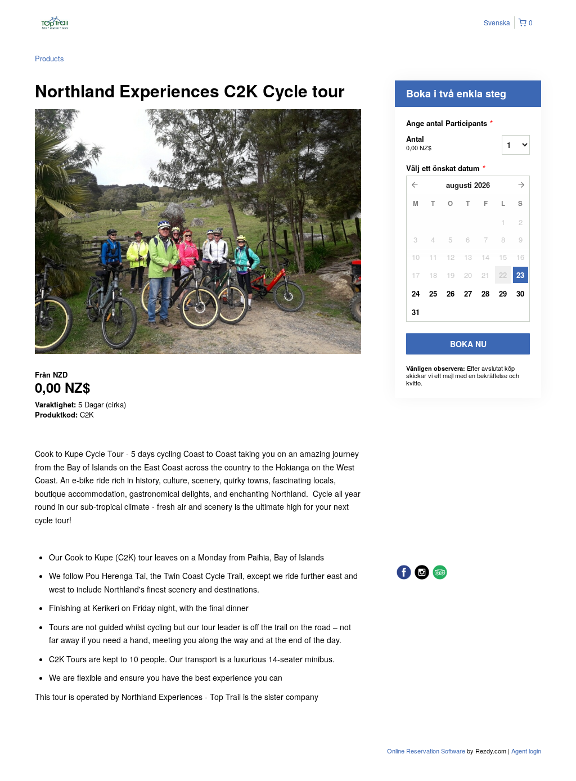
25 (433, 293)
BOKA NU (468, 343)
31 (416, 312)
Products (49, 58)
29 (503, 293)
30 (520, 293)
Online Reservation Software (426, 750)
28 (485, 293)
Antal (418, 142)
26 (450, 293)
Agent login (526, 750)
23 (520, 275)
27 (468, 293)
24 (416, 293)
